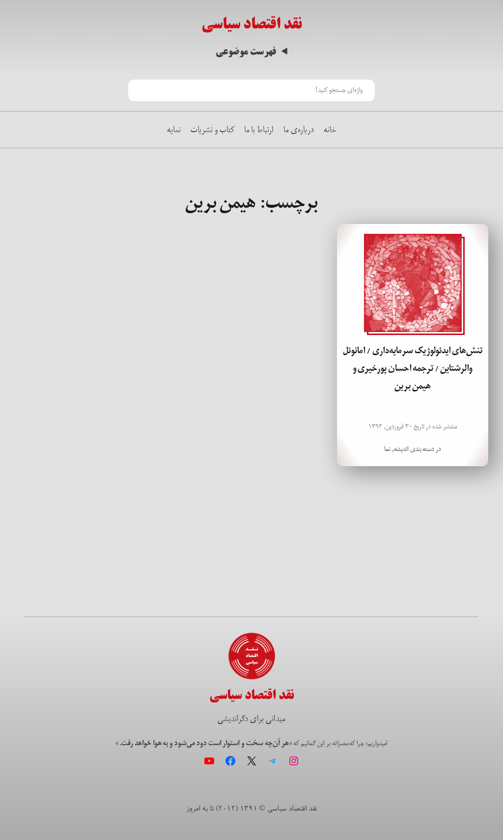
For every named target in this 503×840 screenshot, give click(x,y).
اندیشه (401, 449)
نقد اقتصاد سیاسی (251, 24)
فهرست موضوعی (246, 51)
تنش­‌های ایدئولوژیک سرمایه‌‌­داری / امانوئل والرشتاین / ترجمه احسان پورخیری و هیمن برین (412, 368)
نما (387, 449)
